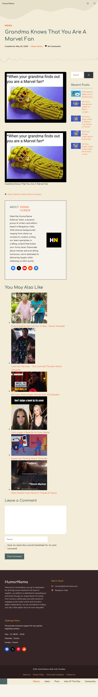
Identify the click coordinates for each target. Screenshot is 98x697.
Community (90, 681)
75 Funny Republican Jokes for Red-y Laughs (87, 107)
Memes (8, 25)
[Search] (88, 75)
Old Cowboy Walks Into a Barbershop (87, 94)
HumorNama (8, 3)
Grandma (16, 194)
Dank (10, 194)
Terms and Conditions (55, 674)
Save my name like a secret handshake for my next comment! (31, 547)
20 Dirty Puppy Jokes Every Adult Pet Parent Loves (87, 149)
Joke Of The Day (72, 681)
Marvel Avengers (34, 194)
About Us (26, 674)
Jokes (47, 681)
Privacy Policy (38, 674)
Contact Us (70, 674)
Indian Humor (37, 46)
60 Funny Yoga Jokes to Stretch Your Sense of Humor (87, 122)
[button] (94, 3)
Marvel (24, 194)
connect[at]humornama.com (66, 586)
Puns (57, 681)
